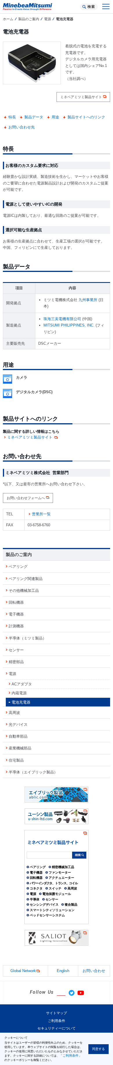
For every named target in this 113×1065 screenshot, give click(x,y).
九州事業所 (88, 300)
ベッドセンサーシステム (47, 915)
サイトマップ (56, 1013)
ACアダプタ (22, 684)
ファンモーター (60, 872)
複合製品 (71, 904)
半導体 (34, 899)
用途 (55, 117)
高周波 (14, 712)
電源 (47, 19)
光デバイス (18, 724)
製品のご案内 (28, 19)
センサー (16, 650)
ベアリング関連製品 (26, 579)
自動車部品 (18, 736)
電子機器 (16, 614)
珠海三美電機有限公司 (62, 319)
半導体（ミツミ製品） (27, 638)
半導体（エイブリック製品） (33, 772)
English (63, 971)
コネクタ (36, 888)
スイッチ (55, 888)
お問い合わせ (94, 971)
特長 (12, 117)
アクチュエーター (61, 877)
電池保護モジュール (56, 894)
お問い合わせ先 (21, 127)
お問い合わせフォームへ (26, 498)
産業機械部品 (20, 748)
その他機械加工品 (24, 590)
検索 (91, 7)
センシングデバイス (44, 904)
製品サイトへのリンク (86, 117)
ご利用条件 (56, 1021)
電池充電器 (21, 702)
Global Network (23, 971)
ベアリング (18, 566)
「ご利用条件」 (70, 1055)
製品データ (33, 117)
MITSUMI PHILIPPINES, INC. (68, 325)
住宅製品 (16, 760)
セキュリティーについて (56, 1028)
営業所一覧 (41, 514)
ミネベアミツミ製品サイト (81, 97)
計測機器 (16, 626)
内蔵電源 (19, 693)
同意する (98, 1049)
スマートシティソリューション (52, 910)
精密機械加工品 (63, 867)
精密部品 (16, 662)
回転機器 (16, 602)
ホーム (8, 19)
